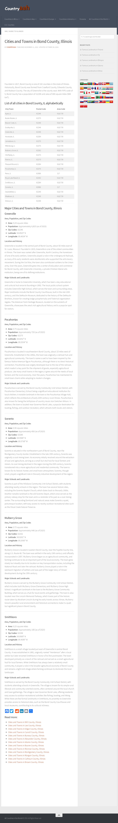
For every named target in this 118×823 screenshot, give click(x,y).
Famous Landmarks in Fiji (91, 55)
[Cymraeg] (100, 85)
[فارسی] (89, 89)
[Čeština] (96, 85)
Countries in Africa (11, 19)
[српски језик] (85, 103)
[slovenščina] (82, 103)
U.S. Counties (9, 25)
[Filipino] (100, 103)
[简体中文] (82, 107)
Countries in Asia (29, 19)
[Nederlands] (85, 98)
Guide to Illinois (16, 31)
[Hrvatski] (107, 89)
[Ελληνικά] (111, 85)
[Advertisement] (39, 66)
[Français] (96, 89)
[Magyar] (111, 89)
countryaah (11, 47)
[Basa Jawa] (93, 94)
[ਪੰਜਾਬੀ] (89, 98)
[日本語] (89, 94)
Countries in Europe (47, 19)
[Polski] (93, 98)
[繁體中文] (85, 107)
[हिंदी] (104, 89)
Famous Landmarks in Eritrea (92, 71)
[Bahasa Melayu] (111, 94)
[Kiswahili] (93, 103)
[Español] (82, 89)
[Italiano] (85, 94)
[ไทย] (96, 103)
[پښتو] (96, 98)
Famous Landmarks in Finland (92, 50)
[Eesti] (85, 89)
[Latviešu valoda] (107, 94)
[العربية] (82, 85)
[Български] (85, 85)
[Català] (93, 85)
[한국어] (100, 94)
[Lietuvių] (104, 94)
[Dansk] (104, 85)
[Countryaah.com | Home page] (18, 8)
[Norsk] (82, 98)
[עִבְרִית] (100, 89)
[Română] (104, 98)
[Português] (100, 98)
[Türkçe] (104, 103)
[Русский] (107, 98)
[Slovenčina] (111, 98)
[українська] (107, 103)
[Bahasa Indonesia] (82, 94)
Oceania (83, 19)
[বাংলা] (89, 85)
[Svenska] (89, 103)
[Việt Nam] (111, 103)
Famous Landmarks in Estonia (92, 65)
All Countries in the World (98, 19)
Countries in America (67, 19)
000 (6, 31)
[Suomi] (93, 89)
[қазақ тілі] (96, 94)
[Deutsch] (107, 85)
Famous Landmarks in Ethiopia (93, 60)
